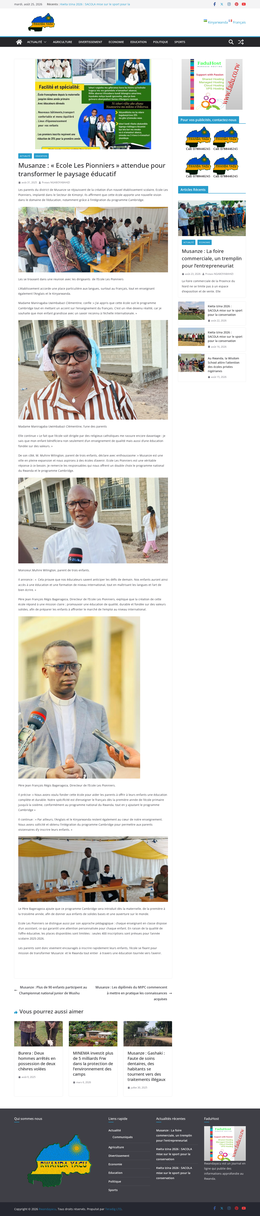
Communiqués (123, 1137)
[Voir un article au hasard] (241, 42)
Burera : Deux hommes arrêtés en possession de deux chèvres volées (36, 1061)
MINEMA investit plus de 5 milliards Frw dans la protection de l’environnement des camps (93, 1063)
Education (138, 42)
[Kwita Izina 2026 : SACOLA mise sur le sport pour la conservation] (191, 313)
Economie (116, 42)
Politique (160, 42)
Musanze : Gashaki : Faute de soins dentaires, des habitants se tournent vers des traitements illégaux (147, 1066)
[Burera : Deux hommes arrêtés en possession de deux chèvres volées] (38, 1024)
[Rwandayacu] (19, 42)
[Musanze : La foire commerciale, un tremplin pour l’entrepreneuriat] (212, 218)
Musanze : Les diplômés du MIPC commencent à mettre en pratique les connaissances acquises (131, 993)
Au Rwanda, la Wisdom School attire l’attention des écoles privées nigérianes (223, 364)
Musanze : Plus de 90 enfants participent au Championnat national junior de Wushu (53, 990)
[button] (44, 42)
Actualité (34, 42)
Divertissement (90, 42)
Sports (179, 42)
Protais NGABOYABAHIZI (56, 182)
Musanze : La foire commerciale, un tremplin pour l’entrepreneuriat (212, 258)
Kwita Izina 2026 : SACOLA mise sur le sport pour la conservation (225, 310)
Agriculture (62, 42)
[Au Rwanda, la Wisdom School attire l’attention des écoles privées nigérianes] (191, 368)
